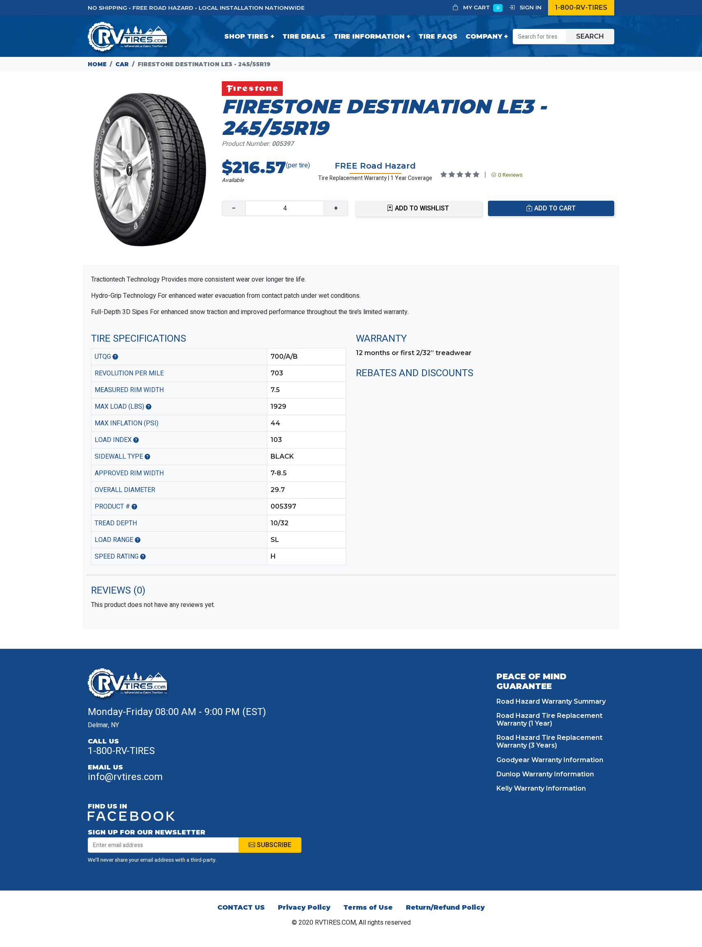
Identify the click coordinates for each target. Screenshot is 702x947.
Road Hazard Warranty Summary (551, 701)
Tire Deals (303, 36)
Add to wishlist (421, 208)
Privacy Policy (304, 907)
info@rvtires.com (125, 777)
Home (97, 64)
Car (122, 64)
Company (484, 36)
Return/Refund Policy (445, 907)
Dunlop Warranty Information (545, 774)
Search (590, 36)
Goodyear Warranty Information (549, 760)
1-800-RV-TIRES (581, 7)
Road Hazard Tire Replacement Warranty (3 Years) (549, 741)
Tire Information (369, 36)
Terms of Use (368, 907)
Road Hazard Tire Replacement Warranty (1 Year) (549, 719)
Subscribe (273, 845)
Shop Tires (246, 36)
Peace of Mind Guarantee (531, 681)
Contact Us (241, 907)
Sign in (530, 7)
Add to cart (554, 208)
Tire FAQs (437, 36)
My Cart (481, 7)
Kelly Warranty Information (541, 788)
